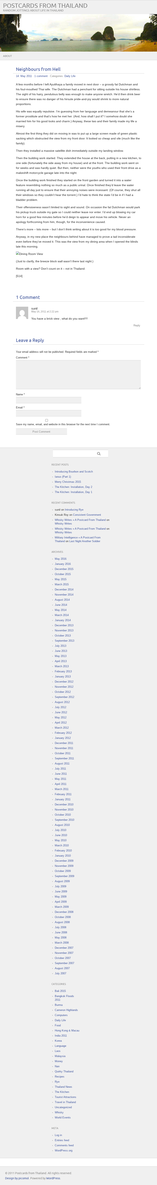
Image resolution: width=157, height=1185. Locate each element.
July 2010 (60, 830)
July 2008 (60, 927)
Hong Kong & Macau (67, 1030)
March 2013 (62, 666)
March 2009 (62, 906)
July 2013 (60, 645)
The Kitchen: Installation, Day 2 (73, 486)
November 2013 (64, 630)
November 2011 (64, 748)
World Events (63, 1117)
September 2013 (64, 640)
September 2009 (64, 876)
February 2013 (63, 671)
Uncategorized (63, 1107)
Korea (58, 1040)
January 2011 (63, 799)
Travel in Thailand (65, 1102)
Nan (57, 1066)
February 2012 (63, 732)
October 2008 (63, 917)
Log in (58, 1135)
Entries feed (62, 1140)
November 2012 (64, 686)
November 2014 (64, 594)
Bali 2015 (60, 991)
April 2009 (61, 901)
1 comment (41, 76)
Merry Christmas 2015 (68, 481)
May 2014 (60, 610)
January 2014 (63, 620)
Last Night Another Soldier (84, 541)
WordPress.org (63, 1150)
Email (20, 407)
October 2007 (63, 958)
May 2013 (60, 656)
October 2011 (63, 753)
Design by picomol (17, 1178)
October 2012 (63, 691)
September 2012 (64, 697)
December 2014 (64, 589)
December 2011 (64, 743)
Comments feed (64, 1145)
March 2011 (61, 789)
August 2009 (62, 881)
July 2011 (60, 768)
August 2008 (62, 922)
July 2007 (60, 973)
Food (58, 1025)
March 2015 (62, 584)
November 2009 (64, 865)
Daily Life (69, 76)
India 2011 (61, 1035)
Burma (59, 1004)
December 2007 (64, 947)
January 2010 (63, 855)
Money (59, 1061)
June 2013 (61, 650)
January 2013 (63, 676)
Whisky (59, 1112)
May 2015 (60, 579)
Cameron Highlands (66, 1010)
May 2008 (60, 937)
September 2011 (64, 758)
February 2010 (63, 850)
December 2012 (64, 681)
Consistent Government (87, 514)
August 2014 (62, 599)
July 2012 (60, 707)
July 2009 (60, 886)
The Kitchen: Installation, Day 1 (73, 492)
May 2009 (60, 896)
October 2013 (63, 635)
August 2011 (62, 763)
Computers (61, 1015)
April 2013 (61, 661)
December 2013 (64, 625)
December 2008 (64, 912)
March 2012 (62, 727)
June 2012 (61, 712)
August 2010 (62, 825)
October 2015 (63, 574)
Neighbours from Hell (38, 69)
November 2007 (64, 952)
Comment (22, 357)
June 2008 (61, 932)
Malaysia (60, 1056)
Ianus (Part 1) (63, 476)
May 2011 (60, 778)
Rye (57, 1081)
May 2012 (60, 717)
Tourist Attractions (65, 1097)
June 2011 (61, 773)
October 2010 (63, 814)
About (7, 56)
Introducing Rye (74, 509)
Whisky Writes (63, 523)
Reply (136, 325)
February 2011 (63, 794)
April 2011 (60, 784)
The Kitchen (62, 1091)
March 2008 (62, 942)
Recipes (59, 1076)
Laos (58, 1051)
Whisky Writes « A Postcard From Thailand (80, 519)
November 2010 (64, 809)
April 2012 (61, 722)
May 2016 (60, 558)
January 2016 (63, 563)
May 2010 (60, 840)
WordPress (53, 1178)
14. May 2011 (24, 76)
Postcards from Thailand (45, 6)
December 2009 (64, 860)
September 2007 (64, 963)
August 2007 (62, 968)
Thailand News (63, 1086)
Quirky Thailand (64, 1071)
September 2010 (64, 819)
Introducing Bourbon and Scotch (74, 471)
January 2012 (63, 737)
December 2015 (64, 569)
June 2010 (61, 835)
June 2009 (61, 891)
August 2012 (62, 702)
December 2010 (64, 804)
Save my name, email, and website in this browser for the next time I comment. (63, 424)
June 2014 (61, 604)
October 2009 (63, 871)
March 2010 (62, 845)
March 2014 (62, 615)
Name (20, 394)
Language (60, 1045)
